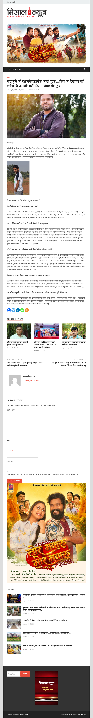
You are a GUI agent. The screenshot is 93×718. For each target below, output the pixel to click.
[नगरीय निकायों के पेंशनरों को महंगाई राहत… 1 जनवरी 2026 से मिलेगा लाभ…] (14, 633)
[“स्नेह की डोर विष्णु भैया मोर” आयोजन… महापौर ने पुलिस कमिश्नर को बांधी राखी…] (14, 646)
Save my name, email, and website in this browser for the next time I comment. (43, 474)
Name (10, 440)
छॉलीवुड (8, 77)
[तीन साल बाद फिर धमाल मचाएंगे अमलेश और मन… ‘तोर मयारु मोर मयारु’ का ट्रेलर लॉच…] (46, 339)
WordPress (73, 714)
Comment (12, 410)
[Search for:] (18, 674)
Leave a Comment (33, 90)
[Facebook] (9, 310)
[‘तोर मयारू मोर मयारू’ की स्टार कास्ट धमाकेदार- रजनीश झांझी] (74, 339)
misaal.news (24, 714)
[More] (27, 310)
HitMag (83, 714)
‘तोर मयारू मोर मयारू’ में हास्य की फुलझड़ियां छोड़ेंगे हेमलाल (17, 343)
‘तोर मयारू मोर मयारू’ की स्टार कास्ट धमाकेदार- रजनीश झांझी (74, 343)
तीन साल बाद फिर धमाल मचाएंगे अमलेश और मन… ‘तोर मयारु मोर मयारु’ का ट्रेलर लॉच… (45, 344)
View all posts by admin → (33, 380)
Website (10, 461)
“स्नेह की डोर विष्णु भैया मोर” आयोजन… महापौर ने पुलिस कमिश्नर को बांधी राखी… (48, 645)
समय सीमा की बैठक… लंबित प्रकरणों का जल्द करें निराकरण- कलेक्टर (45, 620)
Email (10, 451)
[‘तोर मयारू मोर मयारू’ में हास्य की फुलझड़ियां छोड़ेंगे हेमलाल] (19, 339)
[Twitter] (13, 310)
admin (23, 90)
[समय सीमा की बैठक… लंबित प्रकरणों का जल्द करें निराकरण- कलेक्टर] (14, 620)
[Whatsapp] (22, 310)
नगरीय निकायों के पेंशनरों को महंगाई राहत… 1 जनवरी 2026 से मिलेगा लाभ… (47, 633)
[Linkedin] (18, 310)
